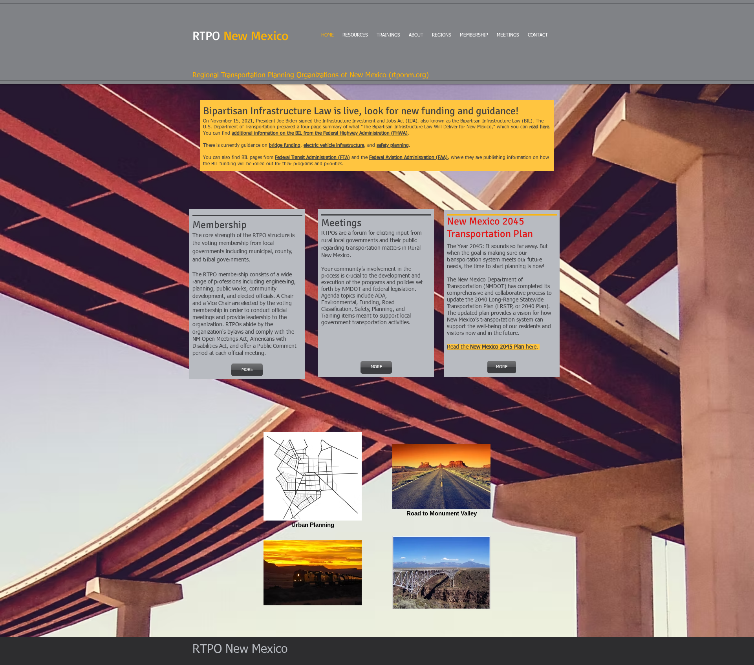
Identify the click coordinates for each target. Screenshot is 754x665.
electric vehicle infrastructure (334, 145)
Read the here (491, 347)
